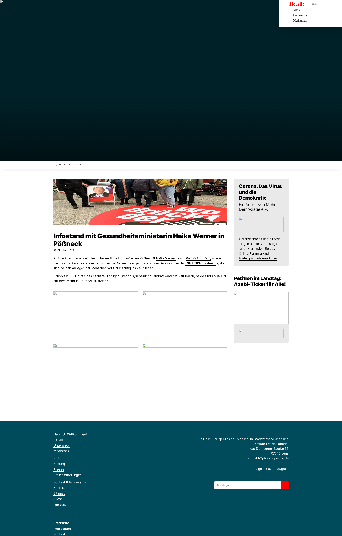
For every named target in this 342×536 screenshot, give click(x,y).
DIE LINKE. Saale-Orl (200, 263)
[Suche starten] (285, 485)
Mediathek (300, 20)
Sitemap (59, 493)
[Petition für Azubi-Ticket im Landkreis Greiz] (261, 308)
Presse (58, 469)
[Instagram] (55, 7)
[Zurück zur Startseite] (54, 164)
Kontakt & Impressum (69, 482)
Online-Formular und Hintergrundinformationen (258, 256)
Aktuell (58, 440)
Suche (58, 499)
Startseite (61, 523)
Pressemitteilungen (67, 475)
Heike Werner (166, 258)
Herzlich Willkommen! (70, 164)
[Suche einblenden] (324, 7)
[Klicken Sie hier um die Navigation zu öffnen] (334, 7)
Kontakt (59, 488)
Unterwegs (300, 15)
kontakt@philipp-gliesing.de (268, 458)
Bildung (59, 464)
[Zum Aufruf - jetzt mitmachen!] (261, 224)
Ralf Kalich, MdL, (198, 258)
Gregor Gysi (129, 276)
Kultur (58, 458)
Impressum (61, 504)
